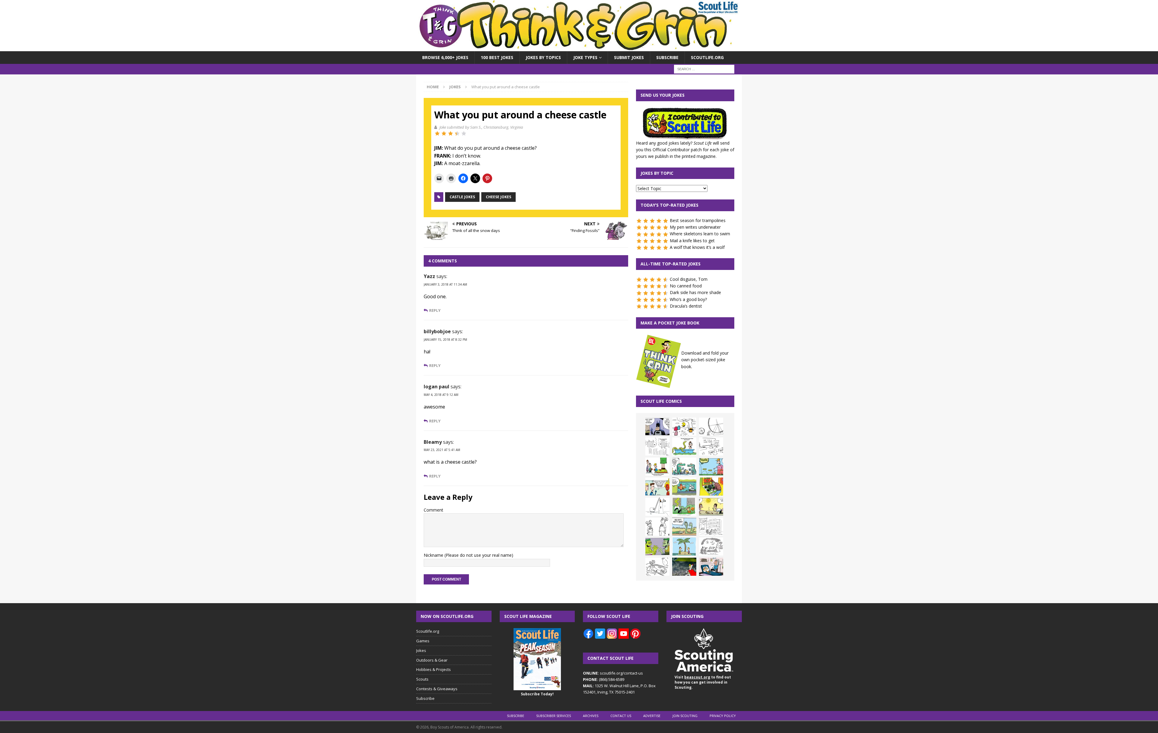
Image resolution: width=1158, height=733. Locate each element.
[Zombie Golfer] (711, 467)
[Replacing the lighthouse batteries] (657, 507)
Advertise (651, 715)
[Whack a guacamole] (711, 487)
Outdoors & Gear (432, 660)
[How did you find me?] (684, 507)
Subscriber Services (553, 715)
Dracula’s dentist (686, 306)
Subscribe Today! (537, 694)
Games (422, 641)
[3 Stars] (451, 133)
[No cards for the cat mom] (711, 567)
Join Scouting (685, 715)
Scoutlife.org (707, 57)
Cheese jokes (498, 196)
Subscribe (667, 57)
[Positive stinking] (711, 527)
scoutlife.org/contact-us (613, 673)
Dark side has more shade (695, 292)
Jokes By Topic (657, 173)
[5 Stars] (464, 133)
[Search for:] (704, 69)
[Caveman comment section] (711, 546)
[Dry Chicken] (711, 507)
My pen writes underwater (695, 227)
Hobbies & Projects (433, 669)
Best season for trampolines (698, 220)
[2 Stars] (444, 133)
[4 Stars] (457, 133)
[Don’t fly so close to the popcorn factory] (657, 487)
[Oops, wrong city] (684, 467)
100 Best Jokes (497, 57)
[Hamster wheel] (711, 427)
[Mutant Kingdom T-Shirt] (657, 527)
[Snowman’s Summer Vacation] (711, 446)
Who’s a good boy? (688, 299)
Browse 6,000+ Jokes (445, 57)
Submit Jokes (629, 57)
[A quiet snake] (684, 527)
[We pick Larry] (657, 467)
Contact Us (620, 715)
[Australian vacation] (657, 446)
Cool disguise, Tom (688, 279)
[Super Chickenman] (684, 567)
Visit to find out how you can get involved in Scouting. (703, 682)
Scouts (422, 679)
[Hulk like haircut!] (657, 546)
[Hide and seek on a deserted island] (684, 546)
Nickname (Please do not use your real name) (468, 555)
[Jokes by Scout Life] (579, 48)
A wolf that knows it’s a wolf (697, 247)
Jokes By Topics (543, 57)
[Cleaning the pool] (684, 446)
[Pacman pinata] (684, 427)
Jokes (421, 650)
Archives (590, 715)
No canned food (686, 286)
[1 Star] (437, 133)
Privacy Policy (723, 715)
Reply (435, 310)
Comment (433, 510)
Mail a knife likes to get (692, 240)
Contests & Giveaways (436, 688)
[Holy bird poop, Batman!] (657, 427)
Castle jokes (462, 196)
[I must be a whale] (684, 487)
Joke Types (585, 57)
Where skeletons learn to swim (700, 234)
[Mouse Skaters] (657, 567)
